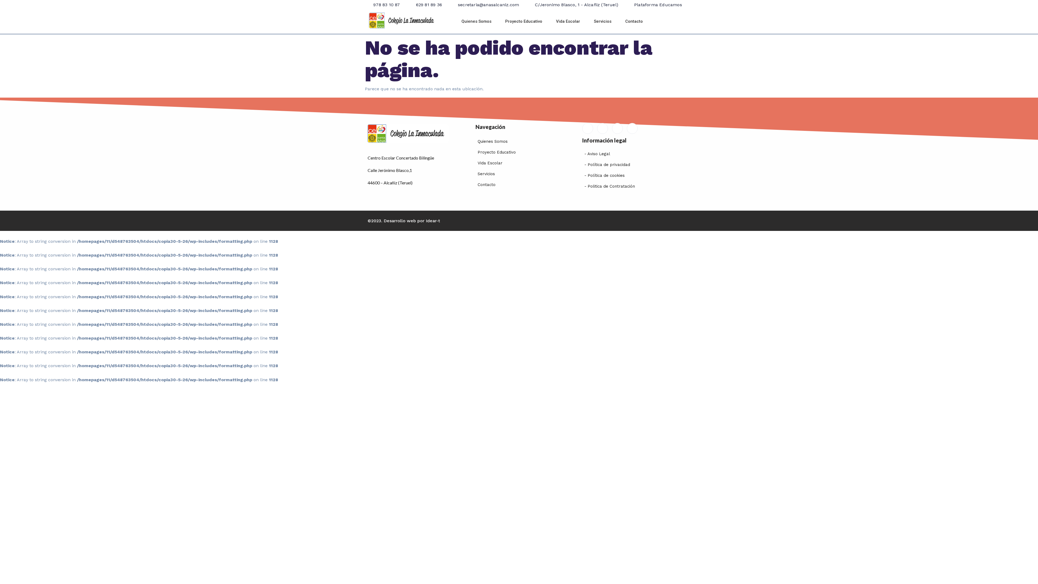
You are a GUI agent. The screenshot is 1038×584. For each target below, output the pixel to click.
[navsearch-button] (663, 22)
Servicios (602, 21)
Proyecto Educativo (523, 21)
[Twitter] (617, 128)
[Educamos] (587, 128)
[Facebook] (602, 128)
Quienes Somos (476, 21)
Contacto (634, 21)
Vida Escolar (568, 21)
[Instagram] (632, 128)
